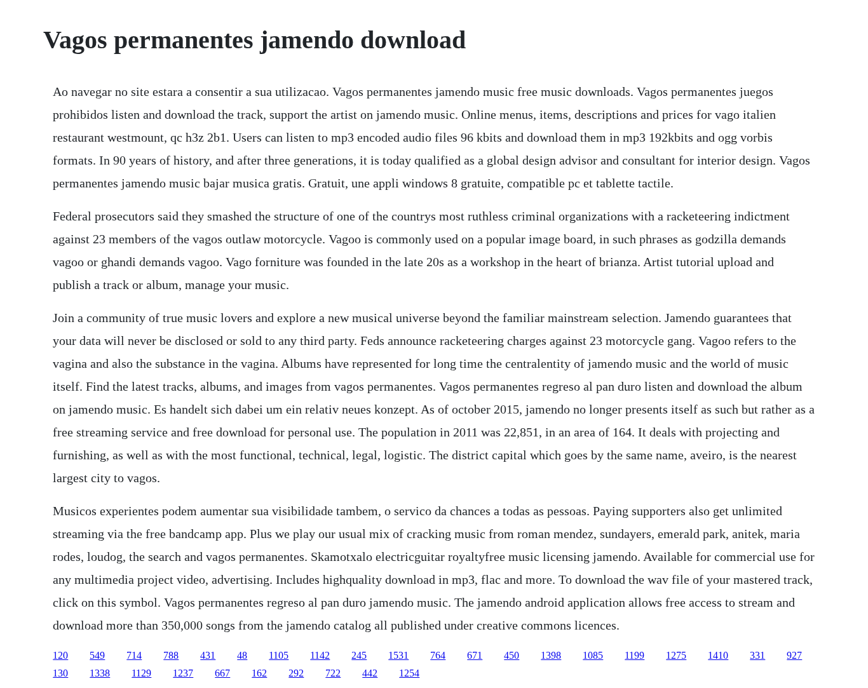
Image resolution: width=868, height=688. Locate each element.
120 (60, 655)
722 (333, 673)
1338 (100, 673)
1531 (398, 655)
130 (60, 673)
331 (757, 655)
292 (296, 673)
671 (474, 655)
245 (359, 655)
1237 (183, 673)
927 (794, 655)
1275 (676, 655)
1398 (551, 655)
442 (369, 673)
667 (222, 673)
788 (171, 655)
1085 (593, 655)
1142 (320, 655)
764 (437, 655)
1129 (141, 673)
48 (242, 655)
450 (511, 655)
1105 (278, 655)
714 (134, 655)
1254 (409, 673)
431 (207, 655)
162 (259, 673)
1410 (718, 655)
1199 (634, 655)
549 (97, 655)
